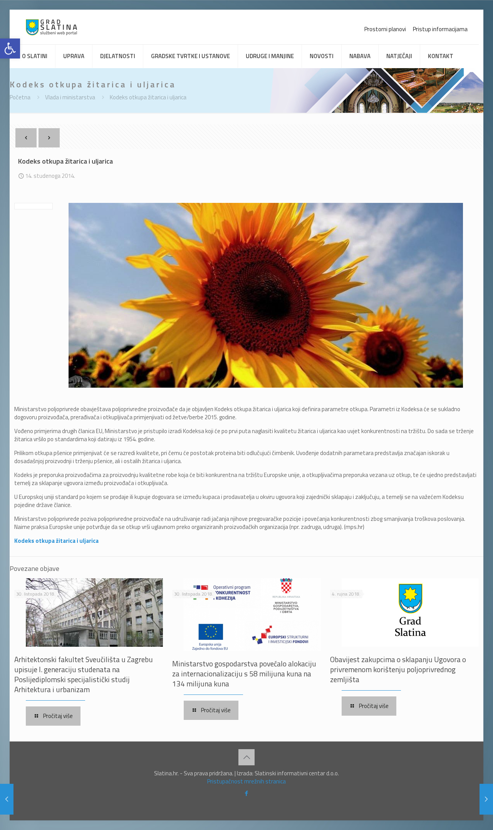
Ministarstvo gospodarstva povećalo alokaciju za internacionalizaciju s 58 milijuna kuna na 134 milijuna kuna (244, 673)
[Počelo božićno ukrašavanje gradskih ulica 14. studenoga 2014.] (6, 799)
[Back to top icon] (246, 757)
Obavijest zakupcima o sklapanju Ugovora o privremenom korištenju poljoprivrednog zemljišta (398, 669)
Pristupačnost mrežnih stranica (246, 781)
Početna (20, 97)
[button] (10, 48)
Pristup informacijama (440, 29)
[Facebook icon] (247, 793)
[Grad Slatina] (51, 27)
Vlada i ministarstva (70, 97)
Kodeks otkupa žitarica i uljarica (148, 97)
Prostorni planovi (385, 29)
